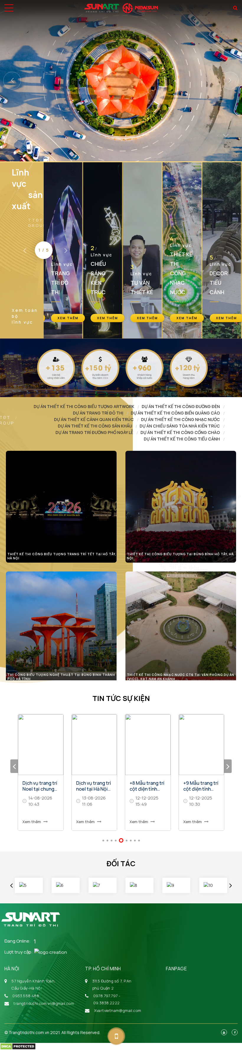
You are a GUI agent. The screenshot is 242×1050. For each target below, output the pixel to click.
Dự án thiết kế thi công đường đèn (181, 406)
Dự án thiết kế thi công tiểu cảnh (182, 439)
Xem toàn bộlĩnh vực (25, 316)
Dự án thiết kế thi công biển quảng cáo (175, 413)
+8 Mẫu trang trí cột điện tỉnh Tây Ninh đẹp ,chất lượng (93, 786)
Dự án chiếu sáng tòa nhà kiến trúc (180, 426)
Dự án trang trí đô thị (98, 413)
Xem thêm (32, 821)
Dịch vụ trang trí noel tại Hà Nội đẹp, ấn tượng (39, 786)
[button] (12, 116)
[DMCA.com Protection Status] (18, 1046)
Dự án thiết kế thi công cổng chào (180, 432)
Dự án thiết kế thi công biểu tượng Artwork (84, 406)
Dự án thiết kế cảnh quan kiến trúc (94, 419)
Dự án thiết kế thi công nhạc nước (180, 419)
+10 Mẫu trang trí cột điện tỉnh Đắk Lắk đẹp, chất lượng (200, 786)
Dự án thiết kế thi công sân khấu (95, 426)
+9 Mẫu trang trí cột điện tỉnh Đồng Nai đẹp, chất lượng (147, 786)
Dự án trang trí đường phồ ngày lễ (94, 432)
